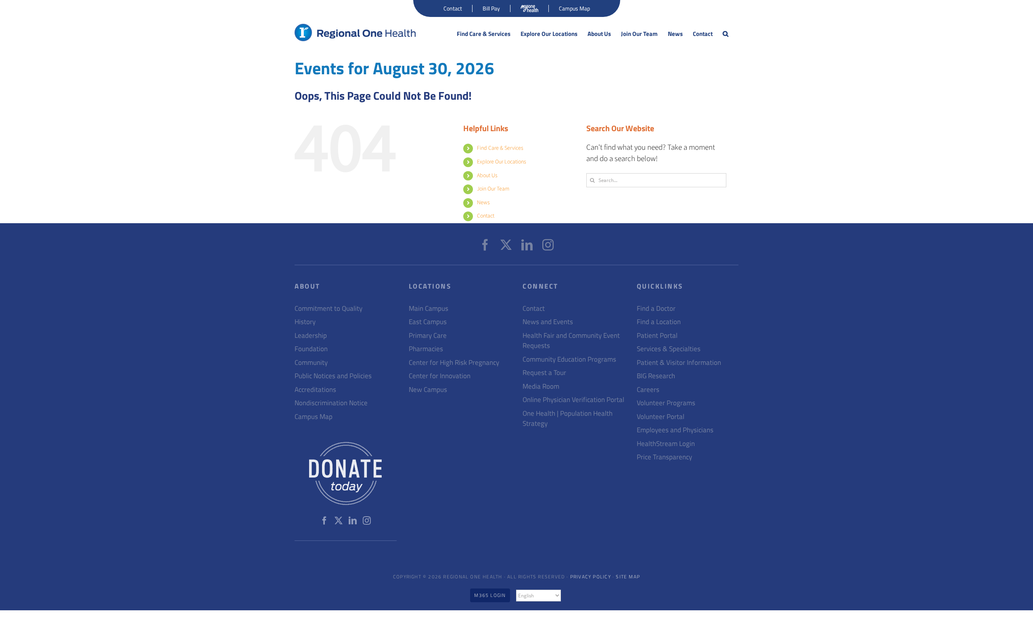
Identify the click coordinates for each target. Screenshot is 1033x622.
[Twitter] (506, 245)
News (483, 203)
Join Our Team (493, 189)
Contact (485, 216)
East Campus (428, 322)
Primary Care (428, 336)
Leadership (311, 336)
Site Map (628, 576)
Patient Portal (657, 336)
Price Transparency (664, 457)
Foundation (311, 349)
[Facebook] (485, 245)
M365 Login (490, 595)
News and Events (548, 322)
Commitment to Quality (328, 309)
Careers (648, 390)
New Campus (428, 390)
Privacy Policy (590, 576)
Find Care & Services (500, 148)
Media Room (541, 386)
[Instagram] (548, 245)
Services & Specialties (669, 349)
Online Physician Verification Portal (573, 400)
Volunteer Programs (666, 403)
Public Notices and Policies (333, 376)
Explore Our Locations (501, 162)
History (305, 322)
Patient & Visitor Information (679, 363)
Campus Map (313, 417)
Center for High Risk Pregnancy (454, 363)
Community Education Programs (569, 359)
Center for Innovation (439, 376)
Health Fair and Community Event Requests (571, 341)
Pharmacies (426, 349)
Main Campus (428, 309)
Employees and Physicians (675, 430)
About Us (487, 176)
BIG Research (656, 376)
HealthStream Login (666, 444)
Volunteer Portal (660, 417)
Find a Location (659, 322)
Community (311, 363)
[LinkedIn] (527, 245)
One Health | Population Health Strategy (568, 418)
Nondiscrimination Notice (331, 403)
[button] (725, 34)
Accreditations (315, 390)
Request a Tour (544, 373)
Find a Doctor (656, 309)
